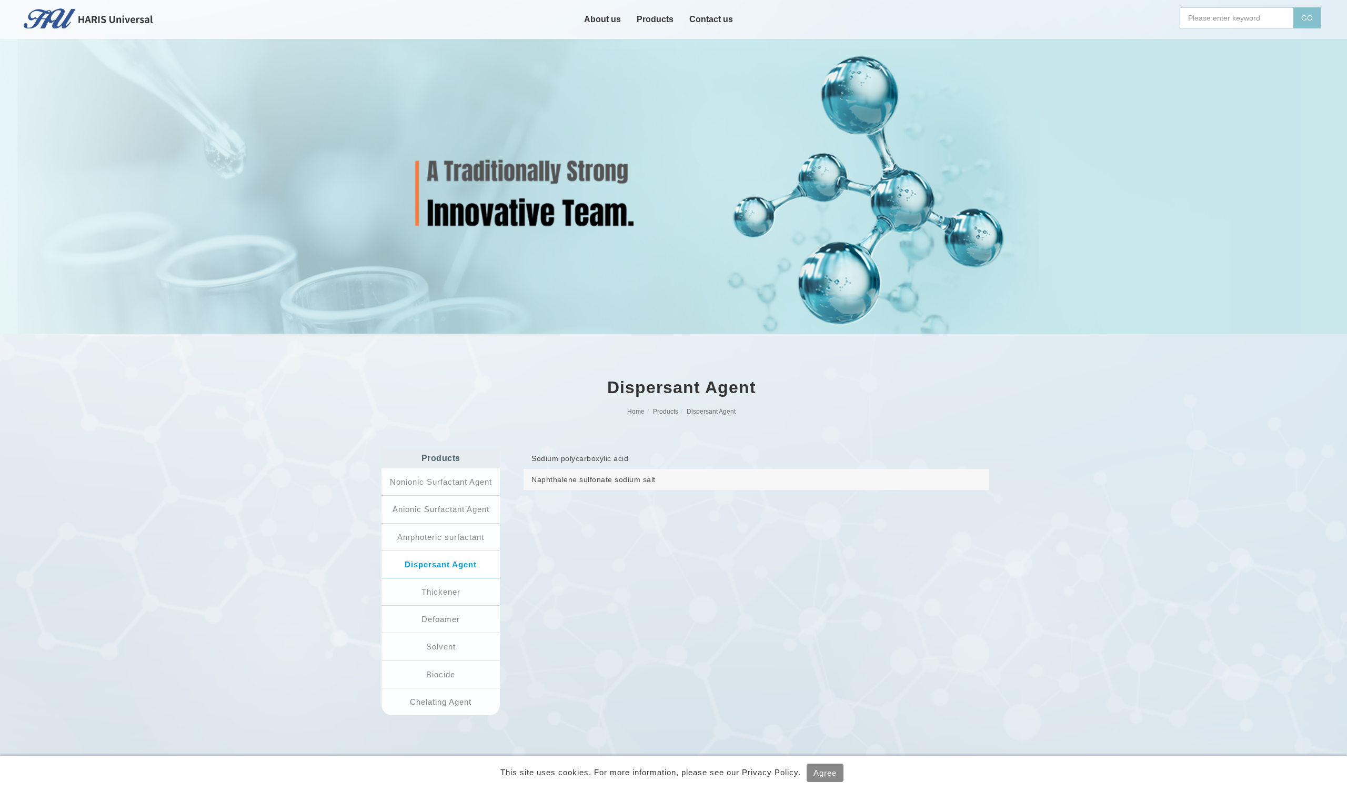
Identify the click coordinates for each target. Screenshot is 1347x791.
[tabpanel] (673, 186)
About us (602, 19)
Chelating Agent (440, 701)
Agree (825, 772)
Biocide (440, 674)
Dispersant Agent (711, 411)
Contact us (711, 19)
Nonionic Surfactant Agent (441, 481)
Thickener (440, 591)
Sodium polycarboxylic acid (579, 458)
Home (636, 411)
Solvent (441, 646)
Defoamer (440, 619)
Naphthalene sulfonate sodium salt (593, 479)
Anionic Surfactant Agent (441, 509)
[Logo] (89, 17)
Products (655, 19)
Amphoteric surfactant (440, 537)
